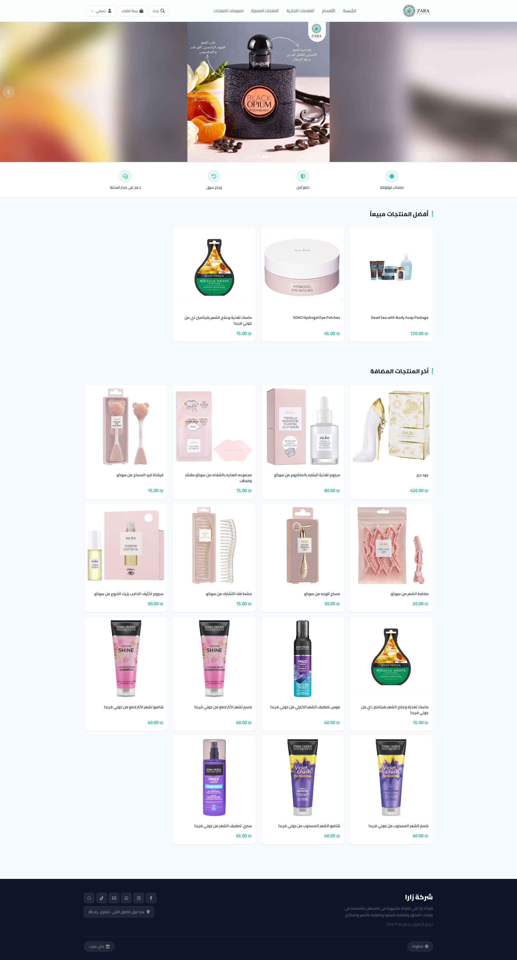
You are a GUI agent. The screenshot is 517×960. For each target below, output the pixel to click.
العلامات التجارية (300, 11)
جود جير (422, 475)
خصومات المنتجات (229, 11)
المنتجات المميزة (265, 11)
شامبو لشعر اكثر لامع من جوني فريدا (133, 707)
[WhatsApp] (126, 898)
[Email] (114, 898)
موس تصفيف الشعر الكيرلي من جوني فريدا (305, 707)
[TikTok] (101, 898)
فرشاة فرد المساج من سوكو (140, 475)
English (417, 946)
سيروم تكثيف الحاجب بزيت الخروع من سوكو (128, 594)
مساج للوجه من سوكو (322, 594)
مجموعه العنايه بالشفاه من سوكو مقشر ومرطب (218, 478)
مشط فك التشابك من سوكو (229, 594)
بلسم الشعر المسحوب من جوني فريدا (398, 826)
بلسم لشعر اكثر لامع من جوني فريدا (223, 707)
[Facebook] (151, 898)
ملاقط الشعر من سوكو (409, 594)
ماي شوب (96, 946)
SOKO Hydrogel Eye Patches (316, 317)
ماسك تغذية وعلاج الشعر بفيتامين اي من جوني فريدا (218, 320)
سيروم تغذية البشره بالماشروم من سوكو (307, 475)
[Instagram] (139, 898)
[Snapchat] (89, 898)
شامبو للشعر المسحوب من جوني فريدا (309, 826)
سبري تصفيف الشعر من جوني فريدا (223, 826)
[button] (271, 157)
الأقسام (328, 11)
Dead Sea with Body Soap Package (399, 317)
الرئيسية (349, 11)
